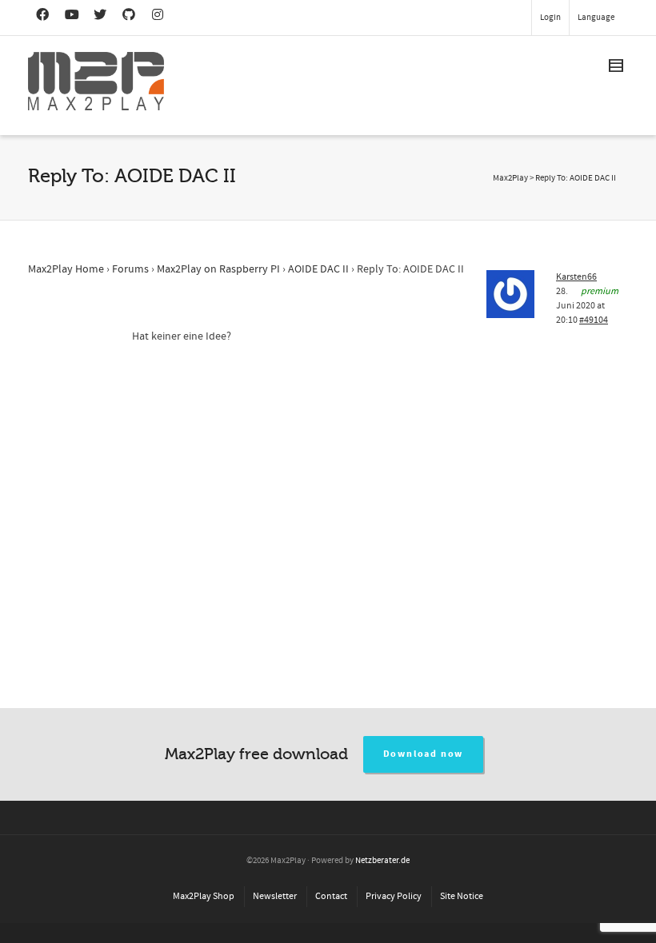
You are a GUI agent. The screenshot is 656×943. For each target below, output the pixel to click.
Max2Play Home (66, 269)
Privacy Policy (394, 896)
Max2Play (510, 178)
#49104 (593, 320)
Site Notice (461, 896)
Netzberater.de (382, 860)
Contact (331, 896)
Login (550, 17)
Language (596, 17)
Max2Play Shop (203, 896)
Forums (130, 269)
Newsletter (275, 896)
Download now (423, 754)
